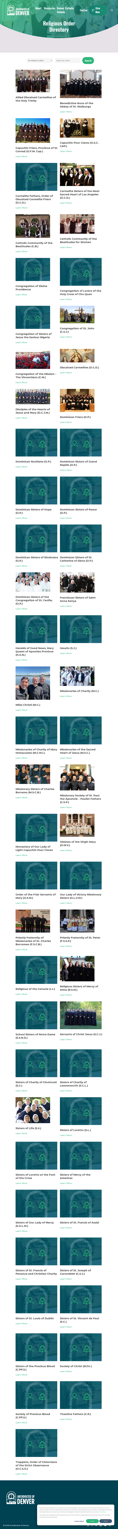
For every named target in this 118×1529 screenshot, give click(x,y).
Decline (106, 1521)
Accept (92, 1521)
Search (88, 60)
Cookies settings (79, 1521)
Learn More (66, 112)
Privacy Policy (102, 1512)
